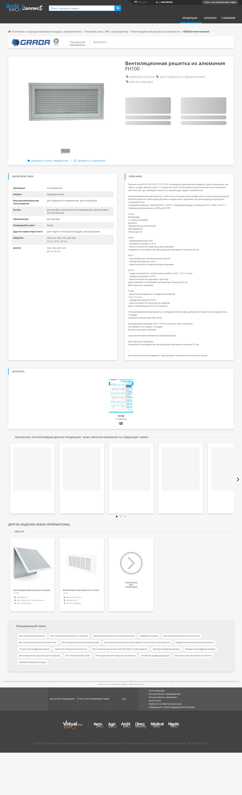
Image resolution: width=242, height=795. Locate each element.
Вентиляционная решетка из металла (69, 635)
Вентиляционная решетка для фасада (80, 642)
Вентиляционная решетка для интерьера (39, 655)
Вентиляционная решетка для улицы (181, 635)
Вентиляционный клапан (77, 655)
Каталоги (210, 17)
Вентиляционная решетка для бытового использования (120, 649)
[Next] (237, 479)
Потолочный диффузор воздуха (34, 649)
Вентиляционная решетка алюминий (37, 642)
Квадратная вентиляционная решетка (194, 642)
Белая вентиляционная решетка (71, 649)
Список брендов (156, 690)
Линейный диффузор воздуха (155, 655)
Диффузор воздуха (149, 635)
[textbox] (82, 8)
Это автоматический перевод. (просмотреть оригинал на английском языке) (167, 355)
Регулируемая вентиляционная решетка (116, 655)
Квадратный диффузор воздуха (200, 649)
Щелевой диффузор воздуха (32, 662)
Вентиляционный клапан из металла (193, 655)
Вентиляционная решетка (32, 635)
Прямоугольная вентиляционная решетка (114, 635)
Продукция (189, 17)
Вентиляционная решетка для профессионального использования (137, 642)
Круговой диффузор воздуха (166, 649)
